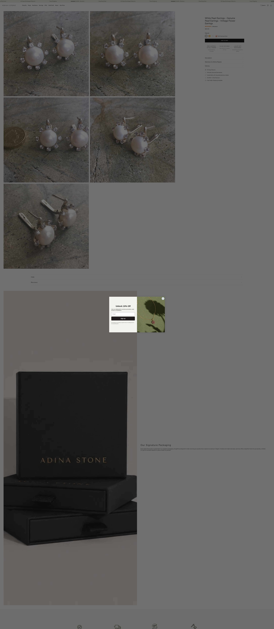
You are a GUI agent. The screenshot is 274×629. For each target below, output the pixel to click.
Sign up (123, 318)
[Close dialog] (163, 298)
